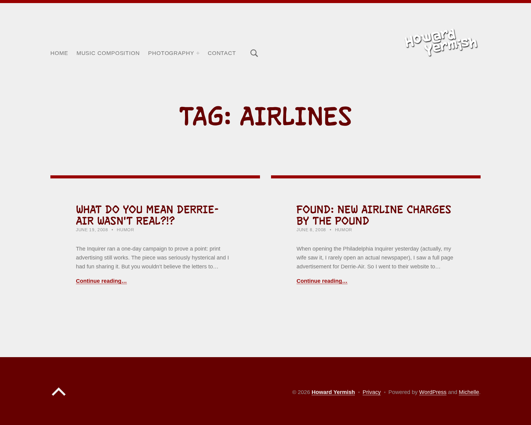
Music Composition (108, 53)
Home (59, 53)
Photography (171, 53)
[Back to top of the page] (58, 397)
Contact (222, 53)
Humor (125, 230)
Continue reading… (101, 281)
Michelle (469, 392)
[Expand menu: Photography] (197, 53)
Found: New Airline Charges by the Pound (374, 215)
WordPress (432, 392)
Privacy (372, 392)
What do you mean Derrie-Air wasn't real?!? (147, 215)
